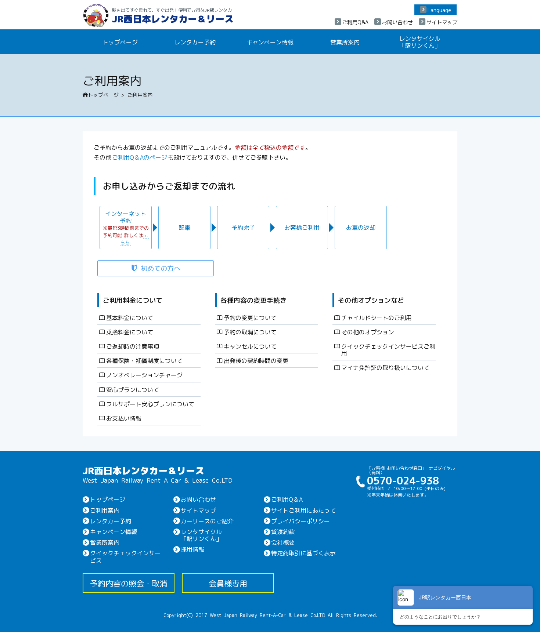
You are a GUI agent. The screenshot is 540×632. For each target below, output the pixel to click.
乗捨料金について (129, 332)
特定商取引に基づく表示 (303, 553)
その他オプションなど (371, 300)
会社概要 (283, 542)
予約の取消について (250, 332)
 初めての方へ (155, 268)
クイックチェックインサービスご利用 (388, 349)
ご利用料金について (132, 300)
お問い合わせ (397, 22)
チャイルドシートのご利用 (376, 317)
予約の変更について (250, 317)
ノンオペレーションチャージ (144, 375)
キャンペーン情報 (270, 42)
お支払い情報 (123, 418)
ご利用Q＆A (287, 499)
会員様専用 (228, 583)
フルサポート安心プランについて (150, 404)
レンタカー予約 (195, 42)
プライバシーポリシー (300, 521)
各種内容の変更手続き (253, 300)
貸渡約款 (283, 531)
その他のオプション (367, 332)
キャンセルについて (250, 346)
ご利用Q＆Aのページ (139, 157)
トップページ (120, 42)
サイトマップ (441, 22)
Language (439, 9)
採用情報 (192, 549)
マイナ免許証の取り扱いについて (385, 367)
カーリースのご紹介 (207, 521)
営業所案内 (345, 42)
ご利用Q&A (355, 22)
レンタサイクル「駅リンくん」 (419, 41)
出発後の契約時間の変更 (256, 360)
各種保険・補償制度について (144, 360)
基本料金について (129, 317)
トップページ (101, 94)
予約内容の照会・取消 (128, 583)
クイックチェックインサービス (125, 556)
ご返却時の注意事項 (132, 346)
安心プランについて (132, 389)
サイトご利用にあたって (303, 510)
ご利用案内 (104, 510)
